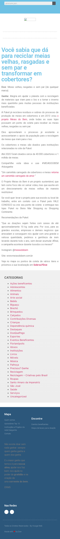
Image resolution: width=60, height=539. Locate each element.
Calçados (15, 315)
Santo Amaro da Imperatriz (25, 382)
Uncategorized (18, 396)
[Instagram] (32, 10)
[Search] (54, 3)
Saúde (13, 389)
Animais (14, 294)
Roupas (14, 378)
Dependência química (22, 325)
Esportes (15, 336)
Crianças (15, 322)
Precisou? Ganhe (19, 368)
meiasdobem (21, 250)
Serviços (15, 392)
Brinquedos (16, 311)
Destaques (16, 329)
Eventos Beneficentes (22, 339)
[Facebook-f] (28, 10)
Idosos (13, 347)
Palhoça (14, 364)
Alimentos (15, 290)
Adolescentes (17, 287)
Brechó (14, 308)
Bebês (13, 301)
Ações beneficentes (21, 283)
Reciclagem (16, 371)
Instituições (16, 350)
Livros (13, 354)
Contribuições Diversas (23, 318)
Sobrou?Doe (40, 264)
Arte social (16, 297)
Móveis (14, 357)
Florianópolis (17, 343)
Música (14, 361)
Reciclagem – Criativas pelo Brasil (28, 375)
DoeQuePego (17, 332)
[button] (30, 34)
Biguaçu (14, 304)
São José (15, 385)
